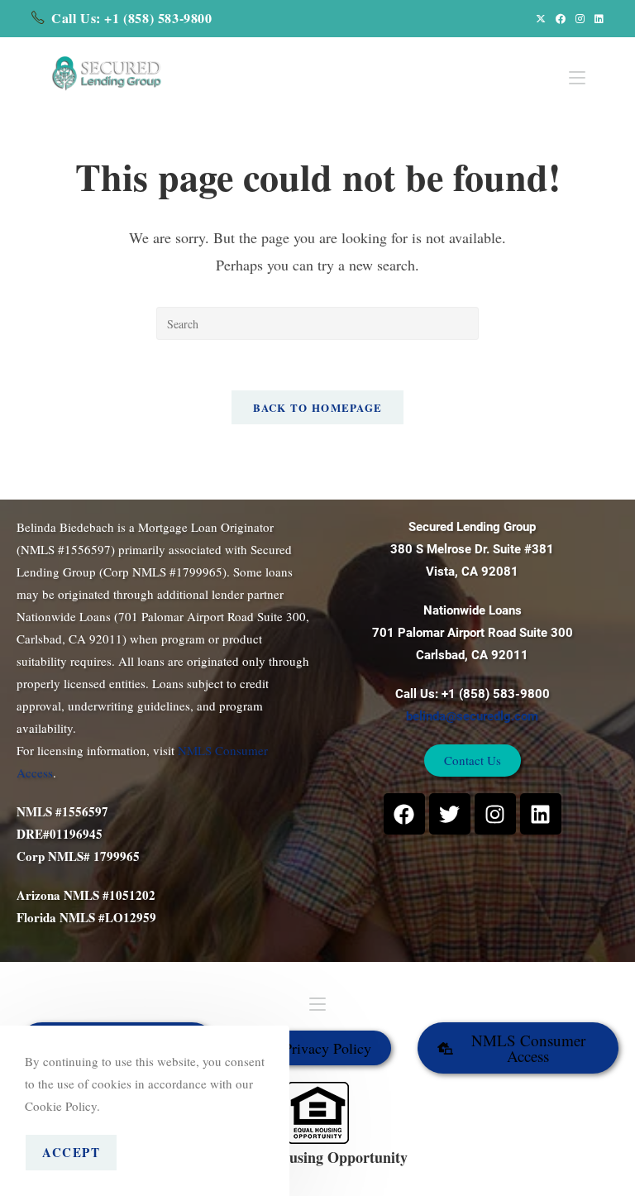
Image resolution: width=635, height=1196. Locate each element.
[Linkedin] (540, 814)
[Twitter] (449, 814)
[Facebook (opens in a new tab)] (561, 18)
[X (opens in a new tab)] (541, 18)
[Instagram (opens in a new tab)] (580, 18)
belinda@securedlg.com (472, 716)
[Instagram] (495, 814)
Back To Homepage (318, 407)
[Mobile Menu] (577, 68)
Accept (71, 1152)
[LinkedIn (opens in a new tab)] (597, 18)
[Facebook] (404, 814)
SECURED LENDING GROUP (372, 1175)
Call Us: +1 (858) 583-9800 (131, 17)
